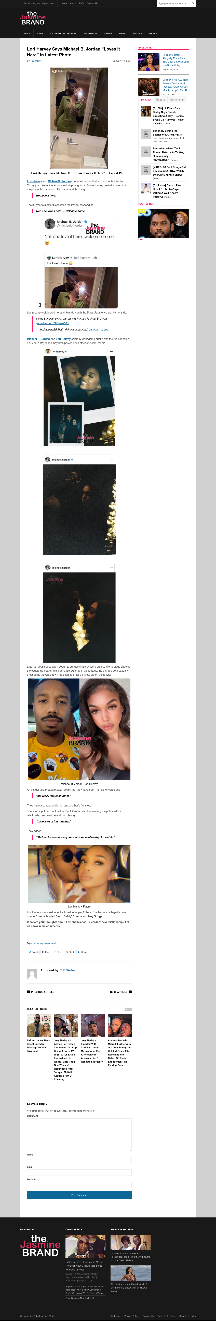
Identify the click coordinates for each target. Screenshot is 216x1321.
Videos (108, 33)
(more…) (168, 116)
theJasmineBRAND (45, 1316)
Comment (33, 1115)
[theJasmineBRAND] (33, 18)
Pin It (71, 952)
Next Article (118, 992)
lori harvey (38, 943)
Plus (59, 952)
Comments (177, 99)
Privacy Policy (131, 1316)
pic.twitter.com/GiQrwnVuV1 (52, 323)
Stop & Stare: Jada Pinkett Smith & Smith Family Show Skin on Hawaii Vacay (129, 1287)
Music (122, 33)
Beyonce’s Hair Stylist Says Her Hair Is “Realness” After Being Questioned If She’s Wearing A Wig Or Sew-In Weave (84, 1290)
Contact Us (92, 3)
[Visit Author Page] (32, 974)
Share (84, 952)
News (40, 33)
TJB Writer (36, 60)
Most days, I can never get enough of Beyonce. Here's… (168, 136)
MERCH (153, 33)
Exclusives (90, 33)
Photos (137, 33)
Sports (143, 211)
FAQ (81, 3)
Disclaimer (115, 1316)
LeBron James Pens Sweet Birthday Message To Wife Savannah (38, 1045)
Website (31, 1179)
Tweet (35, 952)
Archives (171, 1316)
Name (30, 1154)
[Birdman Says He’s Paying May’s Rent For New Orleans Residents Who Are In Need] (85, 1246)
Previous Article (42, 992)
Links (193, 1316)
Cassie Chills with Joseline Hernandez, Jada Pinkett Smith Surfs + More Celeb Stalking (130, 1257)
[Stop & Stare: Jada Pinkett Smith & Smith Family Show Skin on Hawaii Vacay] (131, 1273)
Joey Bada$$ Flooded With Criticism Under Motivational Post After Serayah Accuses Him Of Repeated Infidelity (92, 1051)
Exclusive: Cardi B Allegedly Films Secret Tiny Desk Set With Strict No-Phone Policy (176, 60)
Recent (160, 99)
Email (30, 1166)
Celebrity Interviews (63, 33)
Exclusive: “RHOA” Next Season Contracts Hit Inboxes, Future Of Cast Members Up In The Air (175, 85)
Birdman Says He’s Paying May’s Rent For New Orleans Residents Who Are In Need (84, 1265)
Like (47, 952)
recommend (50, 943)
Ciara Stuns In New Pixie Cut (79, 1298)
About (73, 3)
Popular (146, 99)
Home (64, 3)
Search (182, 1316)
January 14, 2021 (99, 329)
